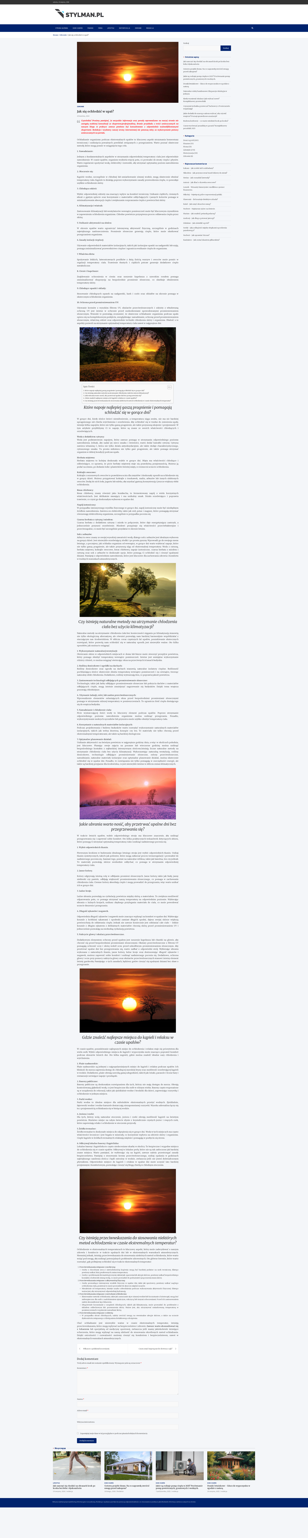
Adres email (82, 1410)
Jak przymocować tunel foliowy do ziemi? (210, 173)
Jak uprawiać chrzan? (200, 235)
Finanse (90, 28)
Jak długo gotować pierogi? (203, 218)
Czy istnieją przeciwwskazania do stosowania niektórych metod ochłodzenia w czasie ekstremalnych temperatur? (128, 401)
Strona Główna (61, 28)
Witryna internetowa (85, 1422)
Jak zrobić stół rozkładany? (202, 168)
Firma (100, 28)
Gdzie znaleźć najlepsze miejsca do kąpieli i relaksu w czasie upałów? (111, 398)
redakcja (70, 1491)
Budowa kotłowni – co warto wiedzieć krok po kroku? (205, 121)
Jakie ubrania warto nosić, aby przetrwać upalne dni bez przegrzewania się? (113, 395)
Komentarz (82, 1368)
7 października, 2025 (163, 1491)
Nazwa (80, 1399)
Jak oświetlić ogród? (200, 223)
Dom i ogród (78, 28)
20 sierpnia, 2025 (213, 1491)
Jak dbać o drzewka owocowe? (203, 182)
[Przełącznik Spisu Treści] (168, 387)
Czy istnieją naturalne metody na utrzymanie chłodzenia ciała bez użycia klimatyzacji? (117, 393)
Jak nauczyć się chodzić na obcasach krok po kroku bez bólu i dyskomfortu (74, 1487)
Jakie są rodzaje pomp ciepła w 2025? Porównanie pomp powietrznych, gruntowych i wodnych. (179, 1487)
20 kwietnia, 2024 (83, 116)
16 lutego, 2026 (109, 1491)
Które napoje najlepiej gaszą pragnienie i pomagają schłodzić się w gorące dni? (114, 390)
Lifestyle (110, 28)
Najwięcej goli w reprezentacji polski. (206, 194)
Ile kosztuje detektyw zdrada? (205, 199)
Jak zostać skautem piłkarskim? (206, 240)
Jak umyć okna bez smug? (200, 204)
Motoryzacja (124, 28)
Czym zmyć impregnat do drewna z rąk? (155, 1349)
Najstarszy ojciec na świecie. (203, 209)
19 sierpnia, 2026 (59, 1491)
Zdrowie (138, 28)
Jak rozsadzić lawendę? (200, 178)
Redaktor (120, 1491)
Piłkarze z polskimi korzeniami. (96, 1349)
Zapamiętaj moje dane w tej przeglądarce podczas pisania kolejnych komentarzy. (114, 1433)
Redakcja (150, 28)
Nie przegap (60, 1448)
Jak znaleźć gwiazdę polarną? (203, 213)
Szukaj (186, 43)
